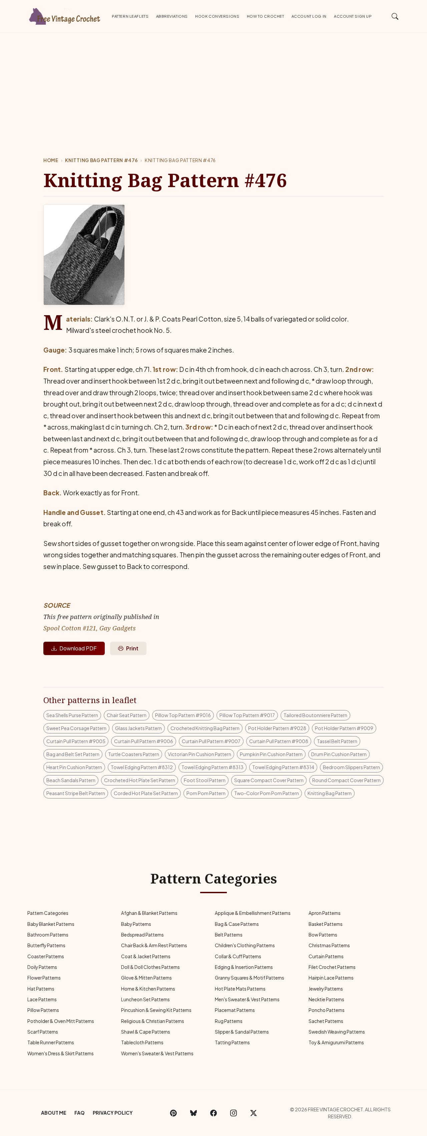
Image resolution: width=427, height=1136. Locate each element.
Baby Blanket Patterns (50, 924)
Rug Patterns (229, 1021)
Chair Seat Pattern (126, 715)
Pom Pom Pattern (206, 793)
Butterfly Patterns (46, 945)
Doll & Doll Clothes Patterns (150, 967)
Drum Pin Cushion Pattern (339, 754)
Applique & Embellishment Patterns (253, 913)
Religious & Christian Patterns (152, 1021)
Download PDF (78, 648)
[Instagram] (233, 1113)
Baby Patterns (136, 924)
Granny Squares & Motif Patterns (249, 978)
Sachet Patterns (326, 1021)
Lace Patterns (42, 999)
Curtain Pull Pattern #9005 (75, 741)
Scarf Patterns (42, 1032)
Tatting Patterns (232, 1042)
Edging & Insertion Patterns (244, 967)
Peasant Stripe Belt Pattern (75, 793)
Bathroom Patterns (47, 935)
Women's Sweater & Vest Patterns (157, 1053)
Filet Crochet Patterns (332, 967)
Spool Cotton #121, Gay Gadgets (89, 628)
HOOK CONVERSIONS (217, 16)
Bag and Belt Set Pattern (72, 754)
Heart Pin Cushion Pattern (74, 767)
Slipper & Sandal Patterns (242, 1032)
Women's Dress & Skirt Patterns (60, 1053)
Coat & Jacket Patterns (145, 956)
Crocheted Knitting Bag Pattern (205, 728)
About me (53, 1113)
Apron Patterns (325, 913)
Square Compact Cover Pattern (269, 780)
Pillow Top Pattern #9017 (247, 715)
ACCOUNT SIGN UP (353, 16)
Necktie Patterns (326, 999)
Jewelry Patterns (326, 989)
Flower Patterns (44, 978)
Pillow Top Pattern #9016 (183, 715)
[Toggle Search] (395, 16)
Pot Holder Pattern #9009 (344, 728)
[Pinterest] (173, 1113)
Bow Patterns (323, 935)
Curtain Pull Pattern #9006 (143, 741)
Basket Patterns (326, 924)
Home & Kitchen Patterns (148, 989)
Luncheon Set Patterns (145, 999)
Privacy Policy (113, 1113)
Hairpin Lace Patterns (331, 978)
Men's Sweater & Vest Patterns (247, 999)
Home (50, 160)
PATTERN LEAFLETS (130, 16)
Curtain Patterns (326, 956)
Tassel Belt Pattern (337, 741)
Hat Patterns (40, 989)
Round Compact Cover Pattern (346, 780)
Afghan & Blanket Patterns (149, 913)
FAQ (79, 1113)
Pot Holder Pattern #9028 (277, 728)
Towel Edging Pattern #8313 (212, 767)
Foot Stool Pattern (205, 780)
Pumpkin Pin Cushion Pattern (271, 754)
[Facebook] (213, 1113)
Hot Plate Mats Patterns (240, 989)
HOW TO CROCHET (265, 16)
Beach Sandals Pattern (70, 780)
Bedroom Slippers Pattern (351, 767)
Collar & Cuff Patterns (238, 956)
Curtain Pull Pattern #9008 (278, 741)
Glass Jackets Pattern (138, 728)
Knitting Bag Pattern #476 (101, 160)
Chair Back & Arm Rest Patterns (154, 945)
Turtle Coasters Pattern (133, 754)
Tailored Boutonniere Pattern (315, 715)
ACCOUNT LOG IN (309, 16)
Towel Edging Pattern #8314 (283, 767)
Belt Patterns (229, 935)
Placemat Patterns (235, 1010)
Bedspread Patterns (142, 935)
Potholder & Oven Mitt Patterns (60, 1021)
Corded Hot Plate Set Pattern (146, 793)
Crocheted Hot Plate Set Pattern (139, 780)
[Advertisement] (213, 83)
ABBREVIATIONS (172, 16)
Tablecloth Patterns (142, 1042)
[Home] (65, 15)
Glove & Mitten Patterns (146, 978)
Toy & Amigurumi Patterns (336, 1042)
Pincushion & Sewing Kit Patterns (156, 1010)
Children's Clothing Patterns (245, 945)
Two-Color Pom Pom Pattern (266, 793)
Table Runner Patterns (50, 1042)
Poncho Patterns (327, 1010)
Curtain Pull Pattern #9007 (211, 741)
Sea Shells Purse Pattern (72, 715)
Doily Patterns (42, 967)
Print (132, 648)
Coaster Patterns (45, 956)
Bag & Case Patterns (237, 924)
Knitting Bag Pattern (330, 793)
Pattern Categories (47, 913)
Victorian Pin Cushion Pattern (199, 754)
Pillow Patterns (43, 1010)
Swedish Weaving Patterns (337, 1032)
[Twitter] (253, 1113)
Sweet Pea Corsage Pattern (76, 728)
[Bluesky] (193, 1113)
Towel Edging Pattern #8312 (142, 767)
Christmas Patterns (329, 945)
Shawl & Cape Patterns (145, 1032)
